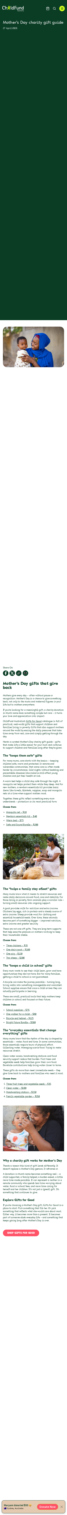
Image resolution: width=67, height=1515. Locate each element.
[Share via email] (25, 673)
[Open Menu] (62, 8)
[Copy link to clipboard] (18, 673)
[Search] (54, 8)
